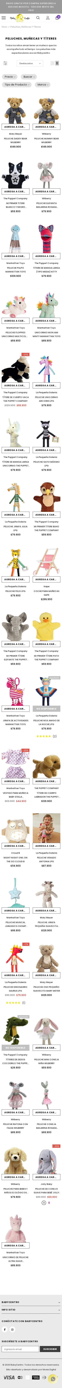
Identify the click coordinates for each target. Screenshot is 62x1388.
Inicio (4, 26)
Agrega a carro (15, 126)
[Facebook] (5, 1329)
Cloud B (15, 852)
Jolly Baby (46, 1184)
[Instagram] (12, 1329)
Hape (46, 586)
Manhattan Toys (15, 263)
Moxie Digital (49, 1369)
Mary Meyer (15, 133)
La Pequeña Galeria (46, 392)
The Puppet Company (15, 198)
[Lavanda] (49, 1203)
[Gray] (44, 1203)
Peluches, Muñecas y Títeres (25, 26)
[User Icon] (48, 18)
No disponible (46, 708)
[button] (9, 77)
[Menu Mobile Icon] (4, 18)
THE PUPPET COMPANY (46, 788)
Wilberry (46, 133)
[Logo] (20, 18)
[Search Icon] (38, 18)
